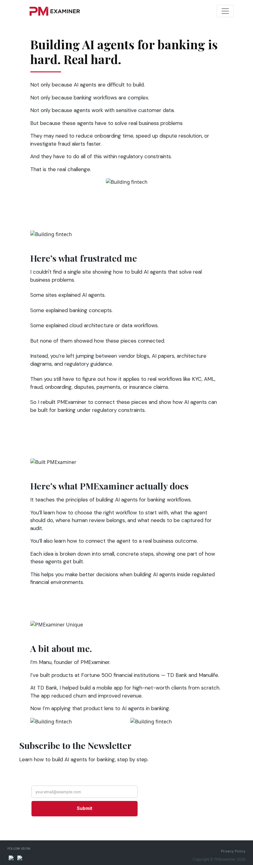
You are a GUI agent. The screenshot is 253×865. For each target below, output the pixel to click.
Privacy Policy (233, 851)
